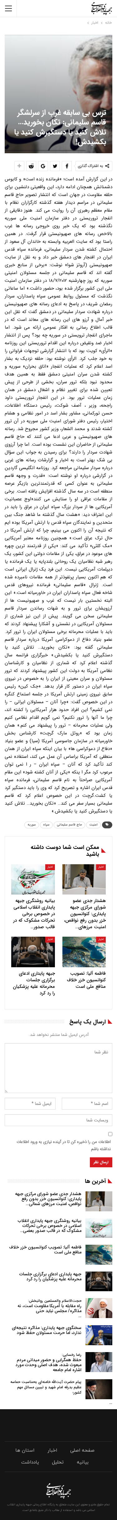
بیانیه (83, 1462)
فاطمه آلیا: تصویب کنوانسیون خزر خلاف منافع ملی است (45, 1250)
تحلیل (58, 1462)
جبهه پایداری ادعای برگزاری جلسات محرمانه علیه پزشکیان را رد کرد (50, 1276)
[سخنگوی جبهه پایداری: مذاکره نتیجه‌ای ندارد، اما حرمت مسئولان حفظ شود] (98, 1335)
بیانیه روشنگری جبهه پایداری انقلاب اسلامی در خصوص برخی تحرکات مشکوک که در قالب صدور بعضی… (49, 1225)
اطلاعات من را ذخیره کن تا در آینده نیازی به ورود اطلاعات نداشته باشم (64, 1145)
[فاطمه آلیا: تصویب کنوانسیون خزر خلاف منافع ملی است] (84, 952)
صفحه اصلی (82, 1450)
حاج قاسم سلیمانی (69, 824)
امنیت (93, 824)
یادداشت (30, 1462)
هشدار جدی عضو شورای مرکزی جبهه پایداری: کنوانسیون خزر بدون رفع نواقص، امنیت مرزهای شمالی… (48, 1198)
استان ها (24, 1450)
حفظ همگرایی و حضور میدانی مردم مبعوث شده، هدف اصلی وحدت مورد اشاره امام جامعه (48, 1362)
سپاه (46, 824)
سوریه (31, 824)
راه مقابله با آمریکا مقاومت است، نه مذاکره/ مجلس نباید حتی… (49, 1308)
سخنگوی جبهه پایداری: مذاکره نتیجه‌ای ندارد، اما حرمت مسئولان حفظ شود (46, 1330)
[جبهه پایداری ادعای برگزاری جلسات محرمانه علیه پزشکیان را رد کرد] (33, 952)
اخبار (101, 867)
